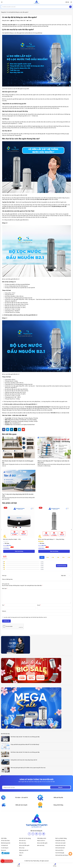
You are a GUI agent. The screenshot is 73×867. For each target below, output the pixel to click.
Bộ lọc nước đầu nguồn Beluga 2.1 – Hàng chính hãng (51, 539)
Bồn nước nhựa (22, 843)
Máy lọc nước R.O (41, 840)
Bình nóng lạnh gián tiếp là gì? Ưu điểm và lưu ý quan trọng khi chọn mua (28, 767)
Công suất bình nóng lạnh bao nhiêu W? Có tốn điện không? (25, 744)
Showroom (3, 850)
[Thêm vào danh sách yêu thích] (33, 508)
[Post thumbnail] (5, 739)
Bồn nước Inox (22, 840)
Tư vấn (29, 20)
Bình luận (4, 588)
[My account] (71, 2)
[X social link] (33, 833)
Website (4, 611)
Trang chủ (3, 12)
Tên (3, 605)
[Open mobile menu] (1, 2)
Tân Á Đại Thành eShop (33, 860)
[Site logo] (36, 2)
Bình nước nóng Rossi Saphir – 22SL (12, 539)
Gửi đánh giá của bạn (61, 565)
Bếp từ (20, 855)
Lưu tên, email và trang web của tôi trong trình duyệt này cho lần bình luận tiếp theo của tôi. (25, 617)
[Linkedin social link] (40, 833)
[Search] (70, 7)
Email (39, 605)
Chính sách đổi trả (59, 850)
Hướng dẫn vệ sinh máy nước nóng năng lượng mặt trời (24, 760)
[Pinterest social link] (36, 833)
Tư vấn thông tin (4, 847)
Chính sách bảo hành (60, 847)
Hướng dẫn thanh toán (60, 845)
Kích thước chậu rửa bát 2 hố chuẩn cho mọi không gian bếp (25, 752)
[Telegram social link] (43, 833)
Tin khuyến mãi (4, 845)
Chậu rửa (21, 852)
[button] (3, 429)
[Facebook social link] (29, 833)
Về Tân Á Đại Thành (5, 840)
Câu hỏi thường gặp (59, 852)
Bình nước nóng (40, 845)
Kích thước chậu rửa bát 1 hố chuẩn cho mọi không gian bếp (25, 736)
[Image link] (36, 821)
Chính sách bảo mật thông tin (61, 855)
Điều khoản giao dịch (5, 843)
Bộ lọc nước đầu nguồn (24, 845)
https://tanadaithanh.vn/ (15, 423)
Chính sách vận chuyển (60, 843)
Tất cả (42, 557)
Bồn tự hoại (21, 847)
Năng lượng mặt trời (23, 850)
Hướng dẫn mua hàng (60, 840)
